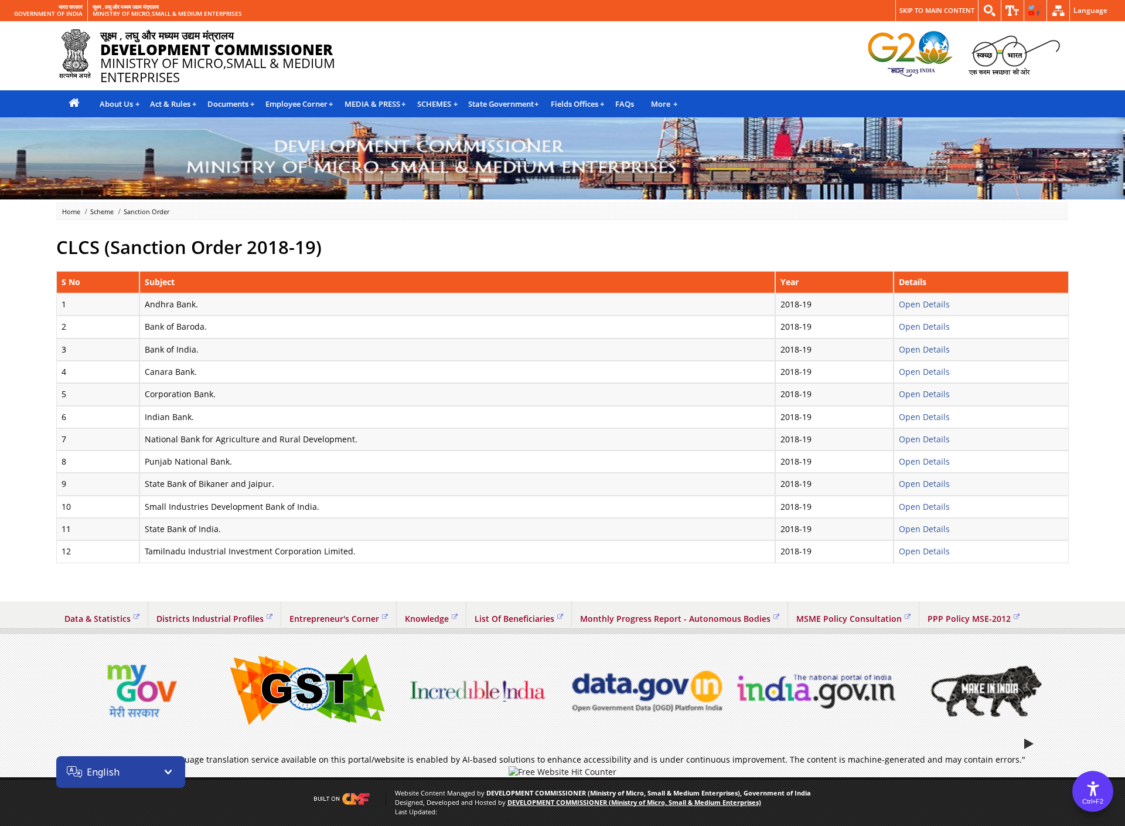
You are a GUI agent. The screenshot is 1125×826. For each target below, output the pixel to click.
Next (1057, 691)
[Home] (74, 103)
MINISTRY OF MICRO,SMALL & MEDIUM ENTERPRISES (167, 14)
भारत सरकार (71, 7)
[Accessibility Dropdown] (1012, 10)
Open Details (924, 304)
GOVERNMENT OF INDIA (48, 14)
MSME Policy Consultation (849, 618)
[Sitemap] (1058, 10)
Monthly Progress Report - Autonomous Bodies (675, 618)
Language (1090, 10)
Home (71, 211)
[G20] (911, 54)
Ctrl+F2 (1092, 801)
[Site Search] (990, 10)
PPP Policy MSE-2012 (969, 618)
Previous (68, 691)
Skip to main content (936, 10)
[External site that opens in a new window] (139, 690)
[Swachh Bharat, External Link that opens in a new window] (1014, 54)
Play (1030, 743)
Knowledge (427, 618)
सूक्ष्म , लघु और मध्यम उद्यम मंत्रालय (126, 7)
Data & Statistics (97, 618)
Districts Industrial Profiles (210, 618)
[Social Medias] (1035, 10)
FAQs (624, 104)
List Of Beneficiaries (514, 618)
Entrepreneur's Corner (334, 618)
